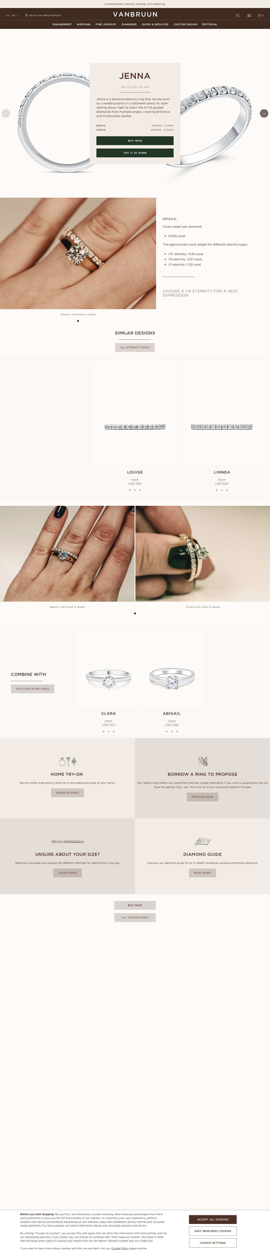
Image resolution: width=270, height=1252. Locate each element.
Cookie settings (213, 1242)
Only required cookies (212, 1231)
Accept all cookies (212, 1219)
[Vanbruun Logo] (135, 14)
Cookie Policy (120, 1248)
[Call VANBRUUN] (249, 16)
